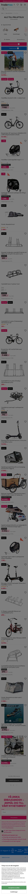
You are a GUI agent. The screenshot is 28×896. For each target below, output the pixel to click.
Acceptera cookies (14, 887)
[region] (14, 879)
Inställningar (14, 892)
